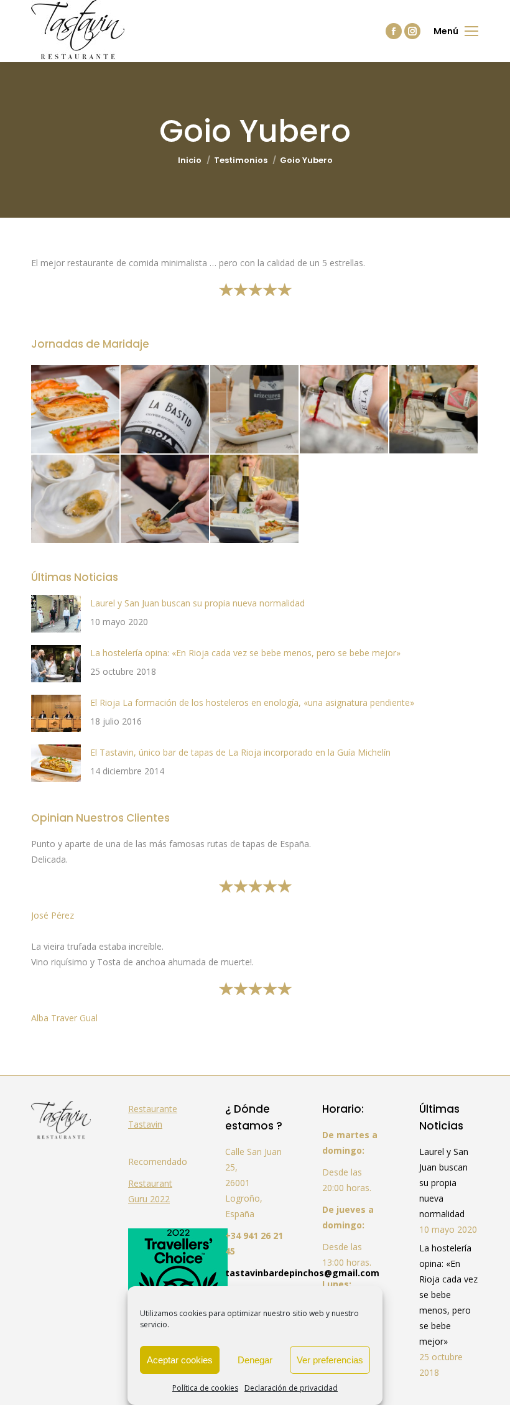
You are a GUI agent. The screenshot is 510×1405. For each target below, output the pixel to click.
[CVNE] (434, 410)
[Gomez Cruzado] (255, 499)
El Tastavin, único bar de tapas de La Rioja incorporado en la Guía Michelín (240, 752)
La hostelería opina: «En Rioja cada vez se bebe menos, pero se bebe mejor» (245, 653)
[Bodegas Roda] (344, 410)
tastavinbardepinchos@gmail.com (302, 1273)
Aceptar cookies (180, 1360)
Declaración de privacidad (291, 1388)
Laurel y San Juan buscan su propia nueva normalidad (197, 603)
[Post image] (56, 614)
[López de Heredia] (165, 499)
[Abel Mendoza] (76, 499)
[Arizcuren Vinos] (255, 410)
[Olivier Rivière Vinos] (165, 410)
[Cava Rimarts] (76, 410)
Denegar (255, 1360)
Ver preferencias (330, 1360)
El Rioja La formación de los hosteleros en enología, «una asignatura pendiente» (252, 702)
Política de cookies (205, 1388)
